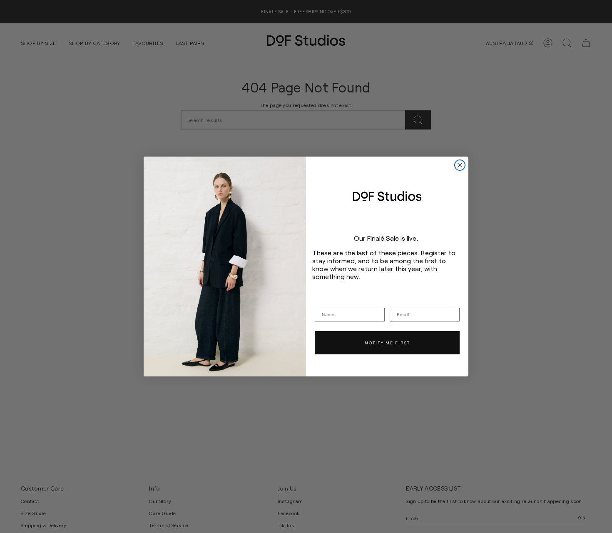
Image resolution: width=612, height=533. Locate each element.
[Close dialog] (460, 165)
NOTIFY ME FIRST (387, 342)
